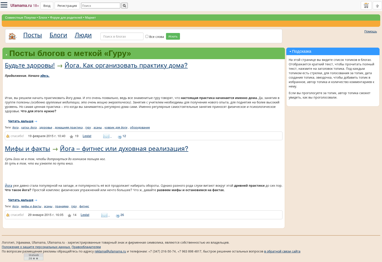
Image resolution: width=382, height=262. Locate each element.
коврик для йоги (116, 127)
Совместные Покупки (20, 17)
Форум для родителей (66, 17)
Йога (8, 185)
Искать (173, 36)
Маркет (90, 17)
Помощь (370, 31)
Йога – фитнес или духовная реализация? (124, 148)
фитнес (84, 206)
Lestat (87, 136)
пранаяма (62, 206)
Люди (83, 34)
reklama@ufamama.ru (110, 251)
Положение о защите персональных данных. (36, 247)
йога (15, 127)
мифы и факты (31, 206)
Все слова (156, 36)
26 (122, 214)
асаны (98, 127)
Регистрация (67, 5)
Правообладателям (86, 247)
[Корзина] (366, 5)
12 (124, 136)
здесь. (45, 75)
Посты (32, 34)
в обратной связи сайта (282, 251)
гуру (88, 127)
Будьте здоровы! (30, 64)
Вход (46, 5)
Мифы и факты (27, 148)
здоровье (45, 127)
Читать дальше (20, 121)
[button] (4, 5)
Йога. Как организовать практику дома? (126, 64)
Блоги (43, 17)
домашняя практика (69, 127)
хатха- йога (29, 127)
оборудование (140, 127)
